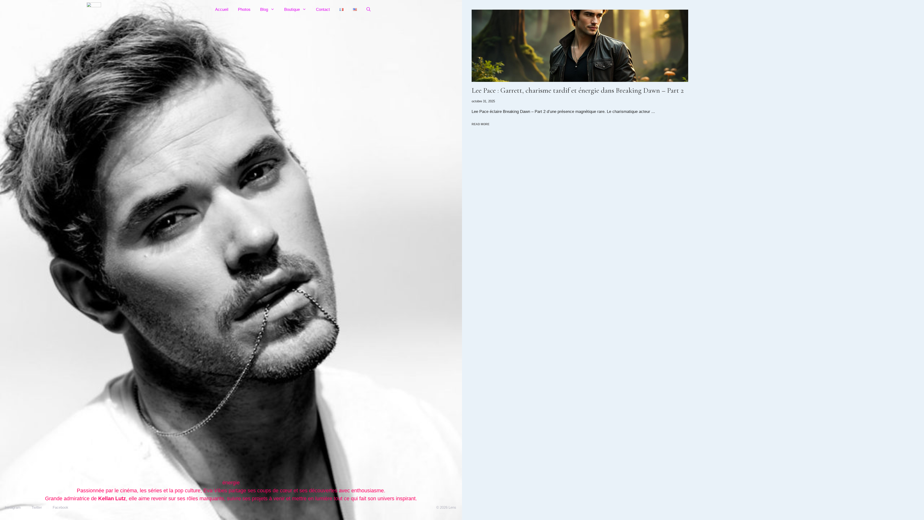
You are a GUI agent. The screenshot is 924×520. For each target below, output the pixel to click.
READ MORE (480, 124)
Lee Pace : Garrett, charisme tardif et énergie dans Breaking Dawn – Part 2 (578, 90)
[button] (368, 9)
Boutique (292, 9)
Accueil (221, 9)
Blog (264, 9)
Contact (323, 9)
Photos (244, 9)
